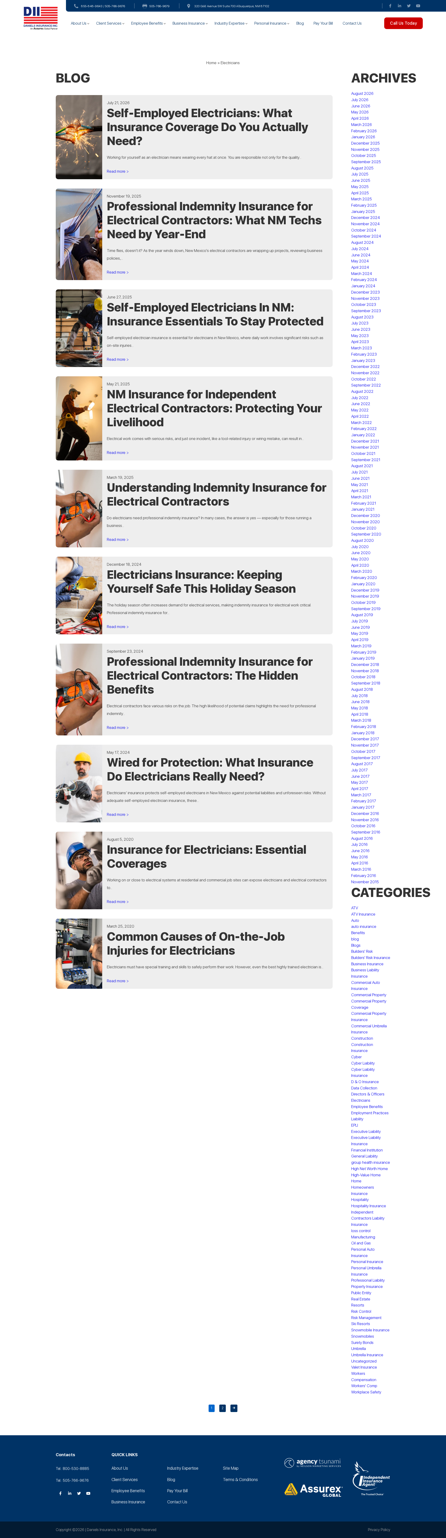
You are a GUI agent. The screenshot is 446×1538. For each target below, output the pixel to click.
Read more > (118, 171)
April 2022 (360, 416)
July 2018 (359, 695)
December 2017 (365, 739)
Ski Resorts (360, 1323)
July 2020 (360, 546)
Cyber (356, 1057)
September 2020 (366, 534)
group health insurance (370, 1162)
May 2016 (359, 857)
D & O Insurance (365, 1081)
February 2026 (364, 131)
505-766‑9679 (159, 6)
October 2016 (363, 826)
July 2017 (359, 770)
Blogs (356, 945)
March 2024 (361, 273)
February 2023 (364, 354)
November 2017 (365, 745)
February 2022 (364, 428)
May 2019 (359, 633)
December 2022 (365, 366)
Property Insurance (367, 1286)
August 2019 (362, 614)
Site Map (231, 1468)
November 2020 (365, 521)
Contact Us (352, 23)
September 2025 (366, 161)
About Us (78, 23)
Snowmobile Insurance (370, 1330)
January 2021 (362, 509)
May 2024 (360, 261)
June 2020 (361, 552)
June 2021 (360, 478)
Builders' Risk (362, 951)
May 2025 (360, 186)
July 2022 (359, 397)
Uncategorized (364, 1361)
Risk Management (366, 1317)
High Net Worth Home (369, 1168)
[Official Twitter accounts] (408, 5)
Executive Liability (366, 1131)
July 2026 (359, 99)
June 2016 (360, 850)
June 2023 (360, 329)
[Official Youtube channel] (418, 5)
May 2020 (360, 559)
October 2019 (363, 602)
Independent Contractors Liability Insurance (367, 1218)
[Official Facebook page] (390, 5)
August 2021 (362, 465)
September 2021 (365, 459)
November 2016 (365, 819)
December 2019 (365, 590)
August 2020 (362, 540)
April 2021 (359, 490)
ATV (354, 908)
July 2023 (359, 323)
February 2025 (364, 205)
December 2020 (365, 515)
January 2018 (362, 733)
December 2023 (365, 292)
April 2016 (359, 863)
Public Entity (361, 1292)
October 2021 (363, 453)
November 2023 (365, 298)
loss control (361, 1230)
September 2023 (366, 310)
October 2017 (363, 751)
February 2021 (363, 503)
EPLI (354, 1125)
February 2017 (363, 801)
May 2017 (359, 782)
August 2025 (362, 168)
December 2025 (365, 143)
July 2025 (359, 174)
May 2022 (360, 410)
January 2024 (363, 286)
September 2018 (365, 683)
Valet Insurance (364, 1367)
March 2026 (361, 124)
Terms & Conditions (240, 1479)
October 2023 (363, 304)
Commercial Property (368, 994)
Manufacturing (363, 1237)
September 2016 (365, 832)
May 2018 (359, 708)
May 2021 (359, 484)
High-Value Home (366, 1175)
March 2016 (361, 869)
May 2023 (360, 335)
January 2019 (363, 658)
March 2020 (361, 571)
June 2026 (360, 106)
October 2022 (363, 379)
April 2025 (360, 193)
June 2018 (360, 701)
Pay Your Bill (323, 23)
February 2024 (364, 279)
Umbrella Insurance (367, 1355)
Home (211, 62)
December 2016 (365, 813)
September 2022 (366, 385)
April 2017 (359, 788)
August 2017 (362, 763)
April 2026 (360, 118)
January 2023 (363, 360)
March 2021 (361, 497)
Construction (362, 1038)
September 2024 (366, 236)
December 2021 (365, 441)
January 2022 (363, 435)
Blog (300, 23)
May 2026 (360, 112)
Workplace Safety (366, 1392)
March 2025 (361, 199)
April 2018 (359, 714)
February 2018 (363, 726)
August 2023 (362, 317)
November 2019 (365, 596)
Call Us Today (403, 23)
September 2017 (365, 757)
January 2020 (363, 584)
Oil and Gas (361, 1243)
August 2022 (362, 391)
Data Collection (364, 1088)
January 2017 (362, 807)
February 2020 (364, 577)
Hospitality (360, 1199)
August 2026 (362, 93)
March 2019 (361, 646)
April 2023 (360, 341)
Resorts (357, 1305)
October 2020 (363, 528)
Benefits (358, 932)
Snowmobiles (362, 1336)
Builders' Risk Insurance (370, 957)
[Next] (234, 1408)
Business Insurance (189, 23)
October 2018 (363, 677)
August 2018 (362, 689)
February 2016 (363, 875)
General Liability (364, 1156)
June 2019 (360, 627)
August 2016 (362, 838)
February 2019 (363, 652)
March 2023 (361, 348)
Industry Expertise (230, 23)
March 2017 (361, 795)
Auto (355, 920)
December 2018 (365, 664)
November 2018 (365, 670)
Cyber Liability (363, 1063)
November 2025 (365, 149)
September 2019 (365, 608)
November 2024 (365, 224)
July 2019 (359, 621)
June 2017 (360, 776)
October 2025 (363, 155)
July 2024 (360, 248)
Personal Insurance (270, 23)
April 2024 (360, 267)
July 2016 (359, 844)
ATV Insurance (363, 914)
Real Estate (360, 1299)
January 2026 (363, 137)
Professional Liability (368, 1280)
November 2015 (365, 882)
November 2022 (365, 372)
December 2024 (365, 217)
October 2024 (363, 230)
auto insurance (363, 926)
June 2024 (361, 255)
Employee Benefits (147, 23)
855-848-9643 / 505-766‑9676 (103, 6)
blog (355, 939)
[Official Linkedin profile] (399, 5)
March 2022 (361, 422)
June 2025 (360, 180)
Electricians (360, 1100)
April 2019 (359, 639)
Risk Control (361, 1311)
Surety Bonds (362, 1342)
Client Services (108, 23)
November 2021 (365, 447)
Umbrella (358, 1348)
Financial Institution (367, 1150)
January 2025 (363, 211)
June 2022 (360, 403)
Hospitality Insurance (368, 1206)
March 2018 (361, 720)
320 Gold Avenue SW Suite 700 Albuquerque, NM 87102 (231, 6)
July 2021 (359, 472)
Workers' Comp (364, 1385)
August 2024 (362, 242)
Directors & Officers (367, 1094)
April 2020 (360, 565)
